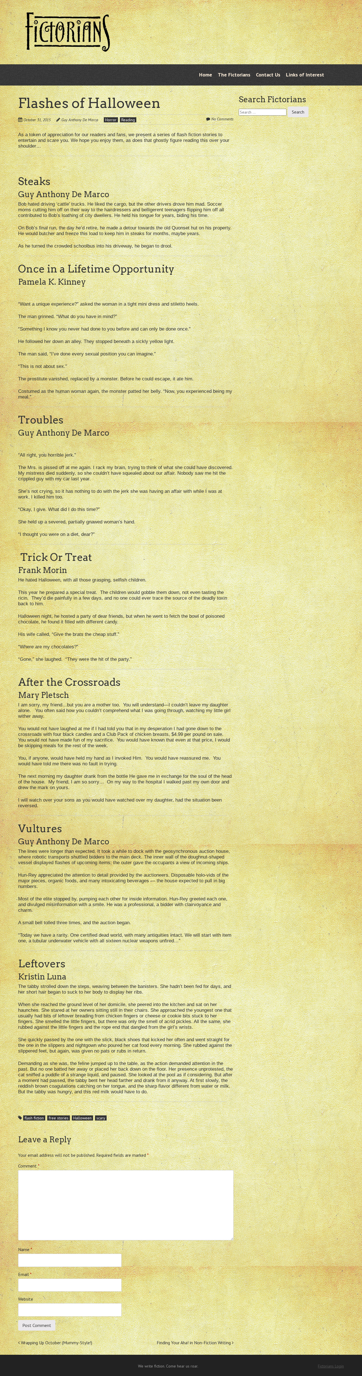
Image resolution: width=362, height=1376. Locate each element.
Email (25, 1274)
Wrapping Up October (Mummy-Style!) (56, 1342)
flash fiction (34, 1118)
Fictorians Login (331, 1366)
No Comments (222, 119)
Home (205, 74)
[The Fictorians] (67, 47)
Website (25, 1299)
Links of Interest (305, 74)
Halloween (82, 1118)
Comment (29, 1166)
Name (25, 1249)
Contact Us (268, 74)
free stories (58, 1118)
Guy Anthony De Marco (79, 119)
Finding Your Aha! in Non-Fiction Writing (194, 1342)
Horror (111, 119)
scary (100, 1118)
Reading (128, 119)
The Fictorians (234, 74)
